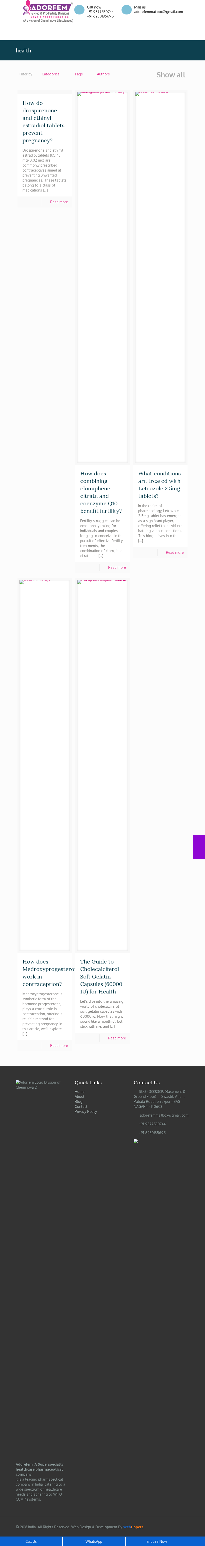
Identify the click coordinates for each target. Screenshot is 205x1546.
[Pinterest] (159, 35)
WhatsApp (94, 1541)
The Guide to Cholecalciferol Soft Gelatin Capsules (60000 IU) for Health (101, 976)
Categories (51, 74)
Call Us (31, 1541)
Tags (78, 74)
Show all (171, 75)
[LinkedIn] (150, 35)
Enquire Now (157, 1541)
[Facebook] (135, 35)
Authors (103, 74)
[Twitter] (143, 35)
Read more (59, 202)
